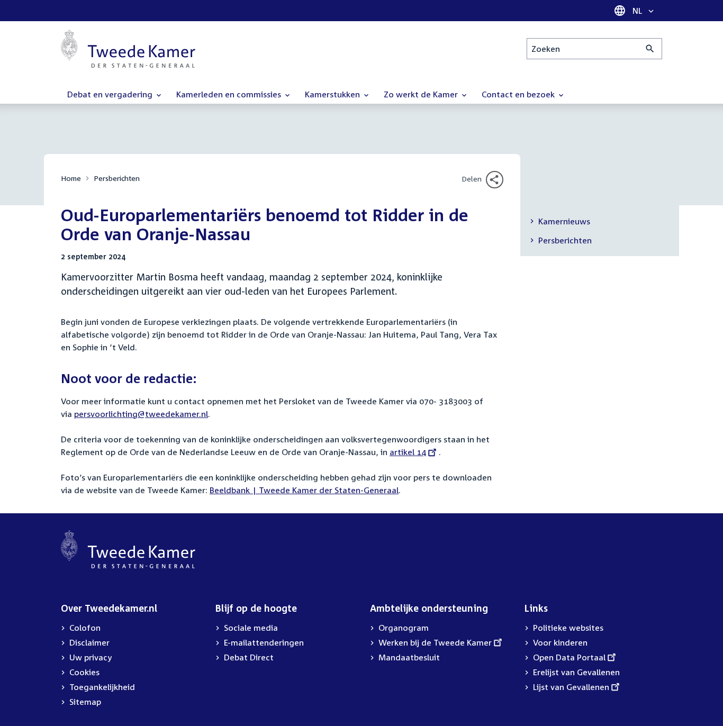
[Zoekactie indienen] (650, 48)
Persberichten (117, 178)
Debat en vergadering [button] (111, 94)
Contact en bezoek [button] (519, 94)
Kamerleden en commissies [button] (229, 94)
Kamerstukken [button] (333, 94)
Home (71, 178)
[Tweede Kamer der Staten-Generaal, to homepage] (128, 49)
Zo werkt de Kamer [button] (422, 94)
